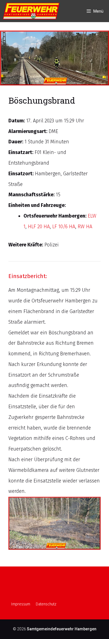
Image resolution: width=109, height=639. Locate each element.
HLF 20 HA (39, 226)
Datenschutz (46, 604)
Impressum (20, 604)
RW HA (85, 226)
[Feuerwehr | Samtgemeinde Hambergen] (32, 11)
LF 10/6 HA (63, 226)
